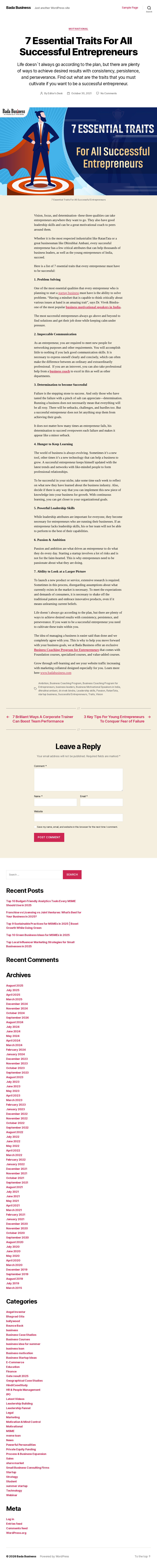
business (12, 1330)
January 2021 (15, 1219)
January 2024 (15, 1054)
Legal (9, 1412)
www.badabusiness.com (55, 673)
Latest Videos (15, 1399)
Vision (99, 694)
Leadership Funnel (18, 1408)
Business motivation (19, 1353)
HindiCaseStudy (17, 1385)
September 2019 (17, 1274)
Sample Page (130, 7)
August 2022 (14, 1132)
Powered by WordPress (54, 1556)
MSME (10, 1431)
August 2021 (14, 1187)
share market (15, 1463)
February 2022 (16, 1159)
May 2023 (12, 1091)
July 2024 (12, 1026)
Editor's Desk (55, 93)
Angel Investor (15, 1311)
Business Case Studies (21, 1334)
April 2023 (13, 1095)
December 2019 (16, 1269)
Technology (14, 1490)
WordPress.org (16, 1532)
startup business (68, 293)
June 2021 (13, 1196)
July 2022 (12, 1136)
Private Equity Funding (21, 1449)
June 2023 (13, 1086)
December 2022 (17, 1113)
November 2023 (17, 1063)
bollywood (13, 1321)
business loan (15, 1348)
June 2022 (13, 1141)
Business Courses (18, 1339)
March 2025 (14, 999)
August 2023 (14, 1077)
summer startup (17, 1486)
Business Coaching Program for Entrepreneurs (66, 650)
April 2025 (13, 994)
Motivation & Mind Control (23, 1421)
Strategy (12, 1476)
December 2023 (17, 1058)
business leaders (65, 686)
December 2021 (16, 1168)
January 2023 (15, 1109)
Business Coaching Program (65, 683)
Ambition (43, 683)
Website (38, 811)
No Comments (109, 93)
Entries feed (14, 1523)
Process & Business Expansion (26, 1454)
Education (13, 1366)
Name (38, 796)
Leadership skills (86, 690)
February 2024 (16, 1049)
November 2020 (17, 1228)
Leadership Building (19, 1403)
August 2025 (14, 985)
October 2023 (15, 1068)
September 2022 (17, 1127)
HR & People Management (23, 1389)
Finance (11, 1371)
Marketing (13, 1417)
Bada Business (18, 7)
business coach (60, 371)
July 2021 (12, 1191)
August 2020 (14, 1242)
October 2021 (15, 1178)
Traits (91, 694)
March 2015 (14, 1288)
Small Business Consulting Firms (27, 1467)
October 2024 (15, 1013)
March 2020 (14, 1265)
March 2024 (14, 1045)
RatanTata (112, 690)
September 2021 (17, 1182)
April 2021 (13, 1205)
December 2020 (17, 1223)
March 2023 (14, 1100)
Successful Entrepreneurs (72, 694)
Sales (9, 1458)
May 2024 (12, 1036)
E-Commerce (15, 1362)
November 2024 (17, 1008)
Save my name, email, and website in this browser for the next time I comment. (77, 827)
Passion (100, 690)
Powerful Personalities (21, 1444)
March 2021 (14, 1210)
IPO (8, 1394)
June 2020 (13, 1251)
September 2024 (17, 1017)
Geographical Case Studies (24, 1380)
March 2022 (14, 1155)
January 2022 (15, 1164)
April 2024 (13, 1040)
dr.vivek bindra (67, 690)
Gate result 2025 (17, 1376)
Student (11, 1481)
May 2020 (13, 1255)
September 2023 (17, 1072)
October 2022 (15, 1123)
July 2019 (12, 1283)
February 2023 (16, 1104)
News (9, 1440)
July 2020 (13, 1246)
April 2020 (13, 1260)
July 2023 (12, 1081)
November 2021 (16, 1173)
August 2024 (14, 1022)
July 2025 (12, 990)
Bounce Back (14, 1325)
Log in (10, 1519)
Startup (11, 1472)
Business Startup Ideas (21, 1357)
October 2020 (15, 1233)
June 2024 (13, 1031)
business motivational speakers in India (93, 307)
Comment (40, 766)
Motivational (78, 28)
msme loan (13, 1435)
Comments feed (17, 1528)
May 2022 (12, 1145)
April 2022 (13, 1150)
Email (84, 796)
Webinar (11, 1495)
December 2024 (17, 1003)
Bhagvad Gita (15, 1316)
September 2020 (17, 1237)
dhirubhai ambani (47, 690)
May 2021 (12, 1200)
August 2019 (14, 1278)
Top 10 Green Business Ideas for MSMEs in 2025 (38, 935)
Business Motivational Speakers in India (98, 686)
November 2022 (17, 1118)
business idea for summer (23, 1344)
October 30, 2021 (81, 93)
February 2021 (15, 1214)
